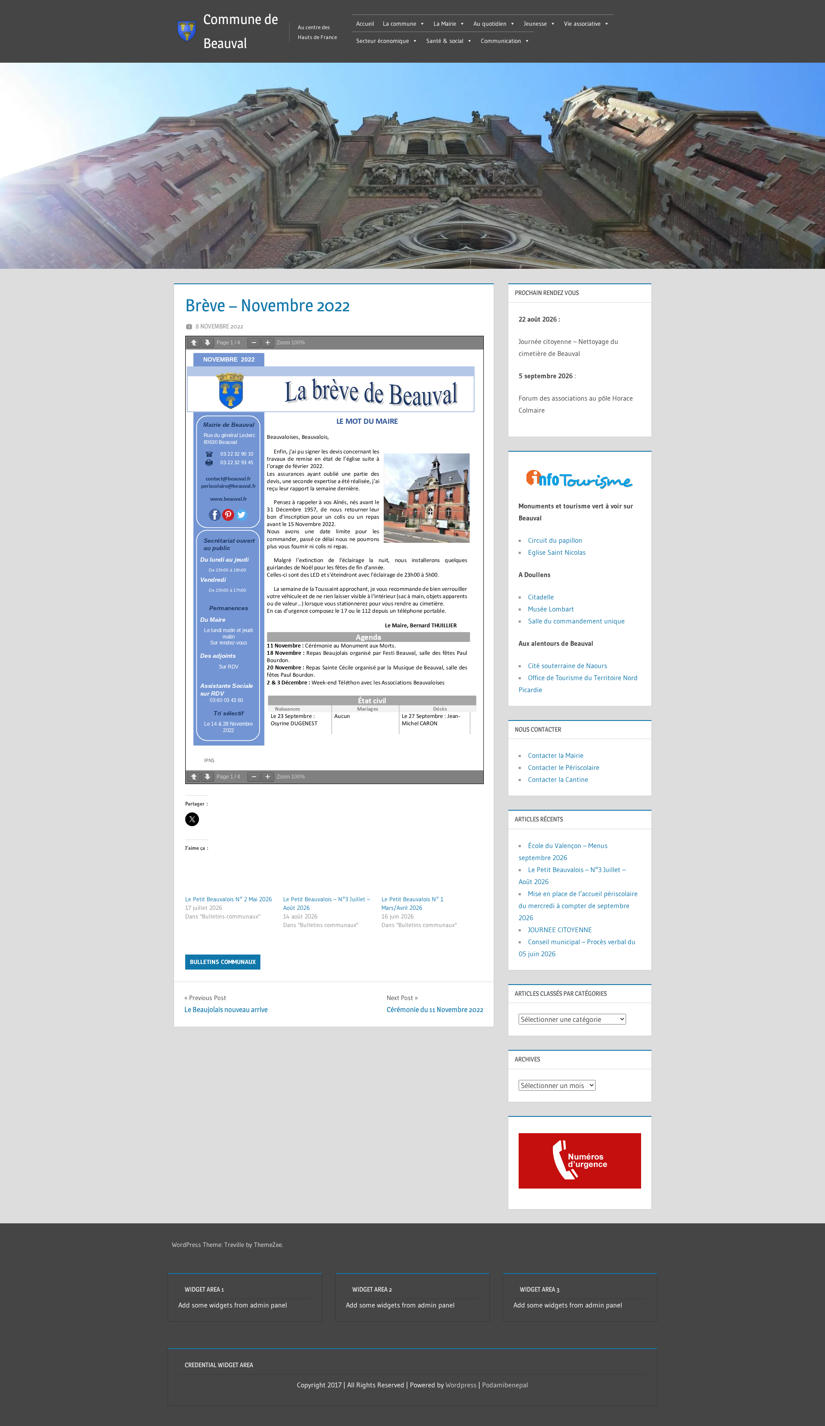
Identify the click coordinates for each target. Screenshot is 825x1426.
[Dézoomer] (254, 343)
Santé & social (445, 41)
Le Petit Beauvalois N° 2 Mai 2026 (228, 899)
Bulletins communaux (223, 962)
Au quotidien (490, 23)
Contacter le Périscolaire (563, 767)
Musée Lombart (551, 609)
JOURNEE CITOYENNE (560, 929)
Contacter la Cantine (558, 779)
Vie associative (582, 23)
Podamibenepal (505, 1384)
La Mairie (445, 23)
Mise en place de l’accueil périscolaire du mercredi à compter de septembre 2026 (578, 905)
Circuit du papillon (555, 540)
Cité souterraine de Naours (567, 665)
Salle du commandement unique (576, 621)
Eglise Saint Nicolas (557, 552)
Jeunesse (535, 23)
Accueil (365, 23)
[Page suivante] (207, 343)
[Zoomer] (267, 343)
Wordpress (461, 1384)
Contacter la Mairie (556, 755)
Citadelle (542, 597)
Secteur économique (382, 41)
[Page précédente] (193, 343)
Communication (501, 41)
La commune (399, 23)
